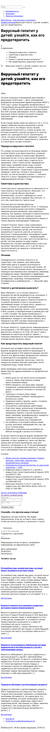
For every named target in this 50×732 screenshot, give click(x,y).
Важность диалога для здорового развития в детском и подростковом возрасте (22, 606)
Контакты (10, 719)
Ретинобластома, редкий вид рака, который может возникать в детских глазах (22, 569)
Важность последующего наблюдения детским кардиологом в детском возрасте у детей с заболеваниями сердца (23, 647)
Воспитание (6, 598)
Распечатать (6, 553)
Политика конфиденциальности (20, 721)
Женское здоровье (14, 16)
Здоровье (10, 13)
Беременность (12, 11)
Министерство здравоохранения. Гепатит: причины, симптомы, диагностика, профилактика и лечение (25, 460)
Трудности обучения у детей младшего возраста (24, 684)
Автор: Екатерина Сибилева (14, 493)
